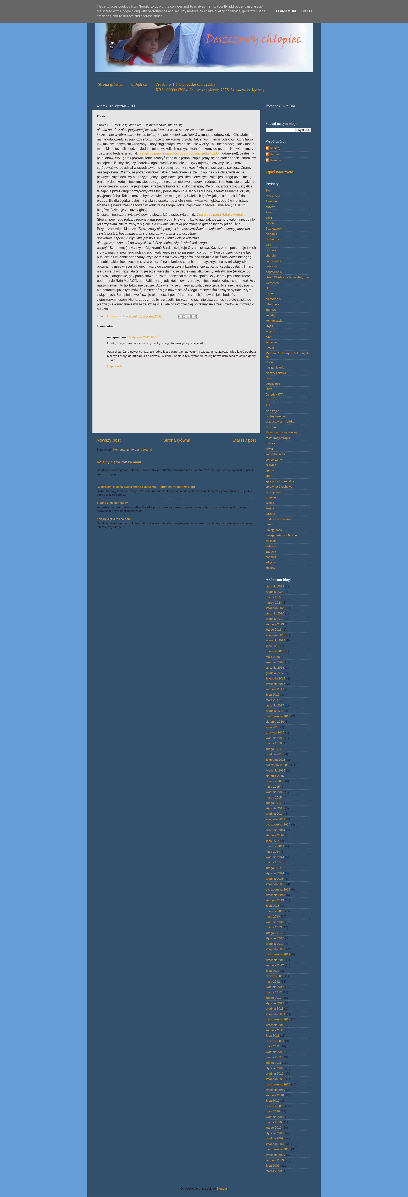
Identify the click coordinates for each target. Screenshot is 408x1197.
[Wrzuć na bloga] (184, 316)
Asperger (272, 201)
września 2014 (275, 830)
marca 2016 (274, 743)
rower (269, 448)
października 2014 (278, 824)
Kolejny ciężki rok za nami (119, 462)
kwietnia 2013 (275, 922)
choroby (271, 255)
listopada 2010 (275, 1079)
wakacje (271, 540)
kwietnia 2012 (275, 987)
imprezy (271, 309)
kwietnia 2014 (275, 857)
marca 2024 (274, 597)
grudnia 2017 (274, 673)
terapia (270, 513)
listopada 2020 (275, 608)
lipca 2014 (272, 840)
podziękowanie (276, 416)
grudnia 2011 (274, 1008)
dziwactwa (272, 282)
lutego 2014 (274, 867)
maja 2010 (273, 1111)
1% (268, 190)
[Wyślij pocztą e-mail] (180, 316)
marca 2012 (274, 992)
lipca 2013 (272, 905)
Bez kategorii (274, 228)
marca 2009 (274, 1171)
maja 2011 (273, 1046)
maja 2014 (273, 851)
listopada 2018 (275, 635)
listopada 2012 (275, 949)
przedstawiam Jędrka (280, 421)
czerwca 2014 (275, 846)
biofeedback (274, 239)
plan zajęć (272, 411)
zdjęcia (270, 562)
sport (269, 475)
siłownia (271, 465)
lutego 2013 (274, 933)
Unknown (276, 160)
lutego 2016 (274, 748)
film (268, 288)
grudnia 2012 (274, 943)
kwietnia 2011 (275, 1052)
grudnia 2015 (274, 754)
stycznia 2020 (275, 613)
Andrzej (275, 148)
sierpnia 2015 (275, 775)
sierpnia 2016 (275, 721)
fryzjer (270, 293)
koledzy (271, 315)
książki (270, 331)
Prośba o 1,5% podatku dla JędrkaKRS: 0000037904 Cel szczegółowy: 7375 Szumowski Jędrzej (210, 87)
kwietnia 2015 (275, 792)
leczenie (271, 342)
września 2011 (275, 1025)
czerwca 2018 (275, 651)
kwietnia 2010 (275, 1117)
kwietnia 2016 (275, 738)
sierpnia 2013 (275, 900)
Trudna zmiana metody (112, 502)
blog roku (272, 250)
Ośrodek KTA (274, 394)
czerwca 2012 (275, 976)
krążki (269, 326)
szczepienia (273, 492)
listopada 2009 (275, 1144)
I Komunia (272, 304)
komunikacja (274, 320)
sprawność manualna (280, 481)
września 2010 (275, 1089)
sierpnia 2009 (275, 1160)
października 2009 (278, 1149)
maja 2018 (273, 656)
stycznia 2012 (275, 1003)
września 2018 (275, 640)
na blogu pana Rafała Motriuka (222, 214)
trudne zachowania (278, 519)
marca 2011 (274, 1057)
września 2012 (275, 960)
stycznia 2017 (275, 705)
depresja (271, 266)
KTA (268, 336)
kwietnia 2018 (275, 662)
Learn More (286, 11)
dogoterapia (274, 272)
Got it (306, 11)
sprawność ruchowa (279, 486)
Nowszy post (109, 440)
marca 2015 (274, 797)
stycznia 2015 (275, 808)
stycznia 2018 (275, 667)
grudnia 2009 (274, 1138)
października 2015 (278, 765)
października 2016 (278, 716)
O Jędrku (139, 84)
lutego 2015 (274, 802)
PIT (268, 405)
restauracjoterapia (278, 438)
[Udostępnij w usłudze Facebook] (192, 316)
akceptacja (273, 196)
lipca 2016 (272, 727)
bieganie (271, 233)
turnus (270, 524)
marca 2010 (274, 1122)
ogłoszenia (273, 383)
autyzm (270, 206)
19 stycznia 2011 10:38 (142, 337)
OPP (269, 389)
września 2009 (275, 1154)
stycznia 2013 (275, 938)
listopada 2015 (275, 759)
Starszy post (244, 440)
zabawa (271, 551)
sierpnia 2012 (275, 965)
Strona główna (110, 84)
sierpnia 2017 (275, 689)
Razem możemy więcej (281, 432)
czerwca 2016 (275, 732)
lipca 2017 (272, 694)
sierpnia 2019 (275, 624)
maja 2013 (273, 916)
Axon (269, 212)
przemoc (271, 427)
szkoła (270, 502)
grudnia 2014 (274, 813)
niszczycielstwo (276, 372)
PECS (269, 400)
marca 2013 (274, 927)
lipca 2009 (272, 1165)
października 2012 (278, 954)
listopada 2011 (275, 1014)
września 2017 (275, 683)
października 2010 (278, 1084)
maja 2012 (273, 981)
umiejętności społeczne (281, 535)
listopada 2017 (275, 678)
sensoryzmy (274, 459)
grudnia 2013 (274, 878)
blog (268, 244)
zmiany (270, 567)
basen (270, 223)
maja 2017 (273, 700)
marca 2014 (274, 862)
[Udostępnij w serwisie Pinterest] (196, 316)
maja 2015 (273, 786)
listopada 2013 (275, 884)
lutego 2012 (274, 997)
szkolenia (272, 497)
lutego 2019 (274, 629)
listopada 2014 (275, 819)
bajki (269, 217)
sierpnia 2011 (275, 1030)
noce (269, 378)
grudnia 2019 (274, 618)
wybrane (271, 546)
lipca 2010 (272, 1100)
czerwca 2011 (275, 1041)
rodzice (270, 443)
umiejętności (274, 530)
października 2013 (278, 889)
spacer (270, 470)
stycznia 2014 (275, 873)
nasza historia (275, 367)
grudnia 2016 (274, 710)
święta (270, 508)
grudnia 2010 (274, 1073)
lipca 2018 (272, 646)
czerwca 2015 (275, 781)
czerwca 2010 (275, 1106)
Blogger (222, 1188)
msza (269, 362)
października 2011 (278, 1019)
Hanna (274, 154)
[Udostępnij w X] (188, 316)
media (270, 347)
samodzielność (276, 454)
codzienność (274, 261)
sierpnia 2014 (275, 835)
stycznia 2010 (275, 1133)
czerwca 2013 (275, 911)
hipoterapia (273, 299)
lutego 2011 (273, 1062)
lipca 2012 (272, 970)
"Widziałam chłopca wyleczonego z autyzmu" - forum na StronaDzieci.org (146, 486)
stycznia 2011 (275, 1068)
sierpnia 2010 (275, 1095)
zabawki (271, 557)
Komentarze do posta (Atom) (132, 449)
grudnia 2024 (274, 591)
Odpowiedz (114, 366)
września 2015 (275, 770)
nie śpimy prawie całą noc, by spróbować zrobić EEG (179, 153)
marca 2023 (274, 602)
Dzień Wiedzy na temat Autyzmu (287, 277)
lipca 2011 (272, 1035)
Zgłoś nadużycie (279, 172)
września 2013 (275, 894)
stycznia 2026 (275, 586)
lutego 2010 (274, 1127)
